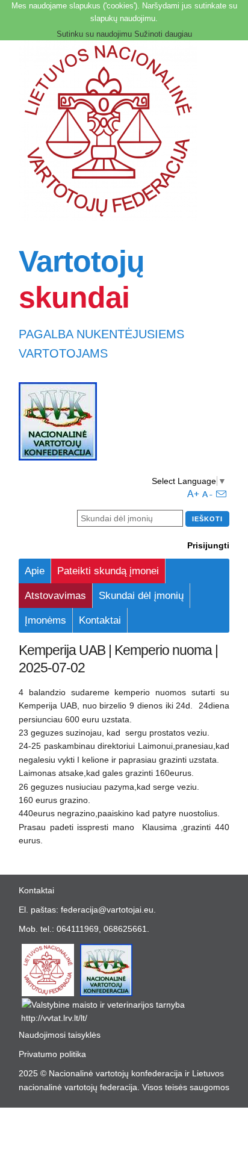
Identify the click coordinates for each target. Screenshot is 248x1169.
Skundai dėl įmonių (141, 595)
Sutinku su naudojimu (94, 34)
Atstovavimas (55, 595)
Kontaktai (100, 620)
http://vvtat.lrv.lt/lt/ (54, 1018)
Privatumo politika (52, 1054)
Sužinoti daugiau (163, 34)
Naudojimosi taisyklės (60, 1035)
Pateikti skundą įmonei (108, 571)
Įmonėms (45, 620)
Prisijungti (208, 545)
